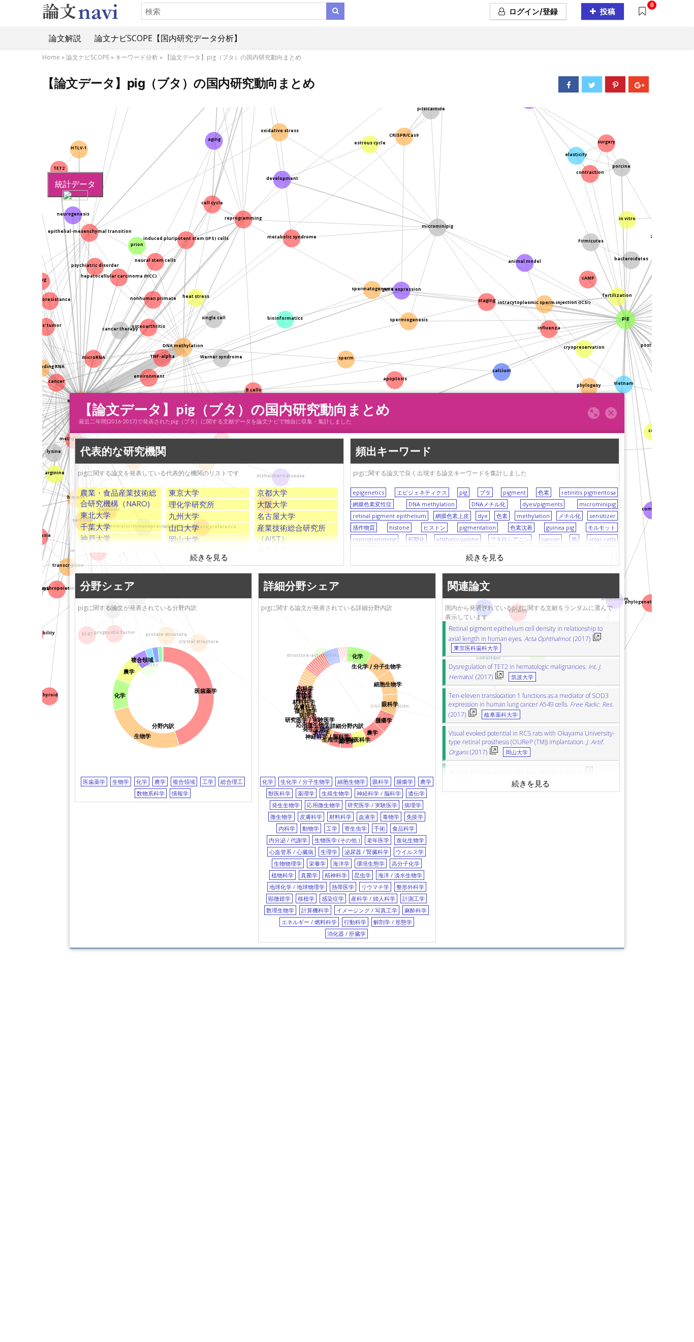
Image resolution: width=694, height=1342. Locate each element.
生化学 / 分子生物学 (305, 781)
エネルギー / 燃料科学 (309, 922)
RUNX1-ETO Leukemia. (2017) (515, 772)
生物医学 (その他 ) (337, 840)
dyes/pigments (542, 504)
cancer (550, 539)
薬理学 (306, 793)
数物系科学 (151, 793)
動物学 (310, 828)
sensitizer (602, 516)
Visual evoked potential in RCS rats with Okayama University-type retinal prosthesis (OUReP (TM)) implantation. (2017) (532, 742)
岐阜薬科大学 (501, 714)
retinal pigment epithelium (389, 516)
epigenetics (368, 492)
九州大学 (184, 516)
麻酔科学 (415, 910)
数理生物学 (280, 910)
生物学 (120, 781)
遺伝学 (416, 793)
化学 (141, 781)
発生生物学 (286, 805)
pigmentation (477, 527)
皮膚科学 (311, 816)
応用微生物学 (323, 805)
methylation (533, 516)
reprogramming (374, 539)
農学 (160, 781)
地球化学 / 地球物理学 (297, 887)
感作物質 (364, 527)
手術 (379, 828)
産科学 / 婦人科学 (373, 898)
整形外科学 (410, 887)
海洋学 (341, 863)
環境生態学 (371, 863)
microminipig (597, 504)
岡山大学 (184, 539)
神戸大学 (95, 538)
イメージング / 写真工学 (366, 910)
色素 (543, 492)
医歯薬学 (94, 781)
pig (463, 492)
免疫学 (414, 816)
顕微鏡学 (279, 898)
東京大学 (184, 492)
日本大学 (184, 551)
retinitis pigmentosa (588, 492)
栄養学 (317, 863)
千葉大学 (95, 527)
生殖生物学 (336, 793)
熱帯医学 (343, 887)
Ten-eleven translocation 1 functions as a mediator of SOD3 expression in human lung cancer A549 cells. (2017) (531, 705)
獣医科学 (279, 793)
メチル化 (569, 516)
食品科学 (403, 828)
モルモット (602, 527)
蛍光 (550, 551)
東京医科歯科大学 (476, 648)
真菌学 (309, 875)
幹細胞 (607, 551)
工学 (207, 781)
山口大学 (184, 528)
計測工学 (413, 898)
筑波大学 (95, 550)
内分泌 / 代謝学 (288, 840)
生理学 (329, 852)
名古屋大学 (276, 516)
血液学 (367, 816)
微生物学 (281, 816)
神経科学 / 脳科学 (379, 793)
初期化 (416, 539)
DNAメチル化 (488, 504)
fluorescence (520, 551)
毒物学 (391, 816)
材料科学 (340, 816)
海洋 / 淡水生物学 (400, 875)
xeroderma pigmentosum (418, 551)
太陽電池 (364, 551)
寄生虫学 (355, 828)
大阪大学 (272, 504)
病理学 (412, 805)
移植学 (306, 898)
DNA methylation (431, 504)
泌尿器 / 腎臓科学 (366, 852)
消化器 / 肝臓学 (346, 933)
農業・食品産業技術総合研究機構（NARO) (118, 497)
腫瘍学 (404, 781)
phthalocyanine (457, 539)
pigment (514, 492)
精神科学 (336, 875)
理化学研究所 (191, 504)
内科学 (286, 828)
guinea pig (560, 527)
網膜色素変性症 (372, 504)
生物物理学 (288, 863)
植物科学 (282, 875)
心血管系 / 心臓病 (291, 852)
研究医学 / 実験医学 (372, 805)
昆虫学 (362, 875)
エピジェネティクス (422, 492)
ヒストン (434, 527)
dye (483, 516)
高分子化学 (406, 863)
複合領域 (184, 781)
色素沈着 (521, 527)
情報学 (180, 793)
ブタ (485, 492)
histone (399, 527)
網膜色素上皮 (452, 516)
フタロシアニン (509, 539)
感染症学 (333, 898)
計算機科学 (315, 910)
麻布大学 (272, 550)
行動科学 (355, 922)
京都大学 (272, 492)
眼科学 (380, 781)
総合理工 (231, 781)
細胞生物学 (351, 781)
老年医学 (378, 840)
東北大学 (95, 515)
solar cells (602, 539)
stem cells (577, 551)
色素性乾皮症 (477, 551)
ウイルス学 (410, 852)
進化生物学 (410, 840)
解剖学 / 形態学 (392, 922)
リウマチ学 (375, 887)
